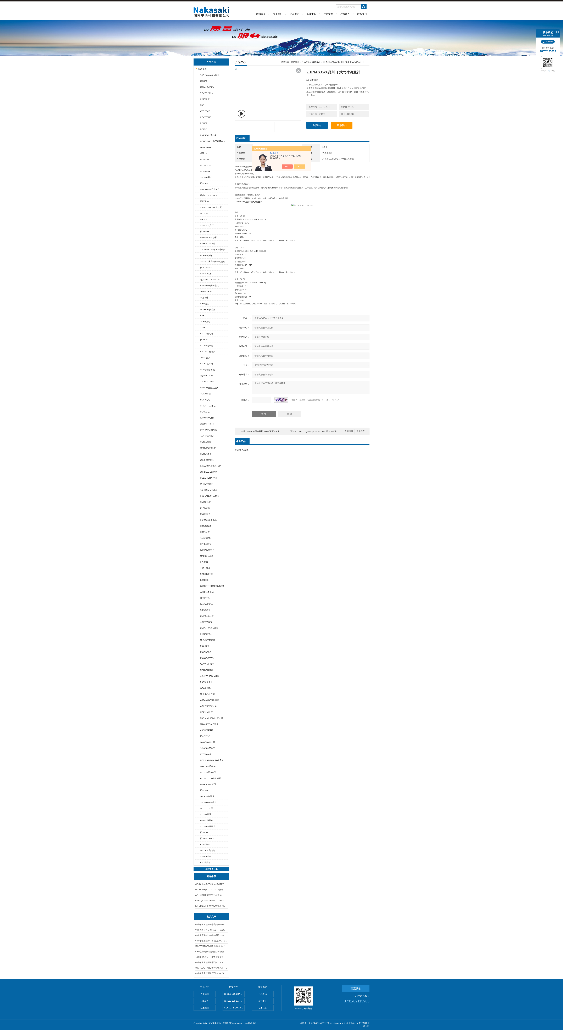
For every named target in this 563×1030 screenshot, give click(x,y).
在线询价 (317, 125)
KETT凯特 (205, 844)
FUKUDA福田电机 (208, 520)
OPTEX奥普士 (206, 484)
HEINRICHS (205, 165)
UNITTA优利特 (207, 616)
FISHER (204, 123)
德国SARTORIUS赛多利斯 (212, 586)
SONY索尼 (205, 400)
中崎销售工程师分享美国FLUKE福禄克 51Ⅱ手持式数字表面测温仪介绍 (211, 924)
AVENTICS (205, 111)
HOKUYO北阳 (206, 712)
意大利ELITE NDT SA (210, 279)
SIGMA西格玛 (206, 333)
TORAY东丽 (205, 394)
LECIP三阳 (205, 598)
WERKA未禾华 (207, 592)
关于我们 (277, 14)
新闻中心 (311, 14)
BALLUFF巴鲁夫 (207, 351)
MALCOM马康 (206, 556)
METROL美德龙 (207, 850)
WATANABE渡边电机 (209, 700)
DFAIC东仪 (205, 508)
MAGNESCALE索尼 (209, 724)
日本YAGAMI (206, 267)
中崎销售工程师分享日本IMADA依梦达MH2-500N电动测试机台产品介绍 (211, 973)
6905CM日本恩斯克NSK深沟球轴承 (263, 431)
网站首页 (261, 14)
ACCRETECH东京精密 (210, 778)
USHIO (203, 219)
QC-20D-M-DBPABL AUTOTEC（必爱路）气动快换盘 (211, 884)
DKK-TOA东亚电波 (208, 430)
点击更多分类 (211, 869)
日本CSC (204, 339)
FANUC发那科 (206, 820)
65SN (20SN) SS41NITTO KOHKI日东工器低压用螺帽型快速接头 (211, 900)
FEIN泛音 (204, 303)
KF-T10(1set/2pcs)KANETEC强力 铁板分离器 (320, 431)
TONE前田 (205, 568)
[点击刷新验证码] (281, 400)
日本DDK (204, 580)
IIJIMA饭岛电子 (207, 550)
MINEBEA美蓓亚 (207, 309)
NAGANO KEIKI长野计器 (211, 718)
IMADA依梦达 (206, 604)
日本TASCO (205, 652)
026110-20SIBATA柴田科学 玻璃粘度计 (234, 1001)
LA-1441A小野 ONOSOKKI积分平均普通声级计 (211, 906)
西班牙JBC (205, 201)
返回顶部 (349, 431)
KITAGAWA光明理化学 (210, 466)
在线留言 (345, 14)
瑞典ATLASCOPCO (209, 195)
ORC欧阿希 (205, 688)
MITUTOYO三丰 (207, 808)
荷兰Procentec (207, 424)
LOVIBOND (205, 147)
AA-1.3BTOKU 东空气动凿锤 (208, 895)
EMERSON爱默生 (208, 135)
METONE (204, 213)
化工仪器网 (362, 1023)
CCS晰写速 (205, 514)
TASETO (204, 327)
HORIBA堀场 (206, 255)
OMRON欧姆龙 (207, 796)
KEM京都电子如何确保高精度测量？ (211, 951)
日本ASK (204, 832)
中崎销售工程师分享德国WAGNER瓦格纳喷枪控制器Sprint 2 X (211, 941)
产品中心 (306, 62)
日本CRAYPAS (206, 658)
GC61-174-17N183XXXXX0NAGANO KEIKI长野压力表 (234, 1008)
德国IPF (203, 81)
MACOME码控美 (208, 766)
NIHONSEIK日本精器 (209, 189)
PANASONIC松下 (208, 784)
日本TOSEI (205, 736)
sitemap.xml (339, 1023)
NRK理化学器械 (207, 369)
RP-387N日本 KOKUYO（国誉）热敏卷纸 (211, 889)
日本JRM (204, 183)
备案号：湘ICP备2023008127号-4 (316, 1023)
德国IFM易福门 (207, 460)
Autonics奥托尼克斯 (209, 388)
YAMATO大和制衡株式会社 (212, 261)
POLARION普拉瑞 (208, 478)
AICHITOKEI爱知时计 (210, 676)
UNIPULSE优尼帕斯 (209, 628)
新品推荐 (211, 876)
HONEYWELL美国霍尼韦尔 (212, 141)
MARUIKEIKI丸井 (208, 448)
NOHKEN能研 (206, 670)
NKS (202, 105)
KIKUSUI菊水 (206, 634)
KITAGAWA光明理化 (209, 285)
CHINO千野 (205, 856)
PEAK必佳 (205, 412)
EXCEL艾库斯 (206, 363)
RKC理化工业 (206, 682)
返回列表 (360, 431)
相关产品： (242, 441)
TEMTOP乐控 (206, 93)
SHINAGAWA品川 (208, 802)
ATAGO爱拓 (205, 538)
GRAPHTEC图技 (208, 406)
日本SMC (204, 790)
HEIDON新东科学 (208, 772)
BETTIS (203, 129)
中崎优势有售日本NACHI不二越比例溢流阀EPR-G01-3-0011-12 (211, 930)
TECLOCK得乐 (207, 382)
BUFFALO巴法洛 (208, 243)
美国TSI (203, 153)
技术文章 (328, 14)
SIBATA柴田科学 (207, 748)
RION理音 (204, 646)
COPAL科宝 (205, 442)
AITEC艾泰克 (206, 622)
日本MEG (204, 231)
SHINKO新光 (206, 177)
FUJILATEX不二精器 (209, 496)
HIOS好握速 (205, 526)
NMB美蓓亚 (205, 502)
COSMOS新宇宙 (207, 826)
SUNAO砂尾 (205, 273)
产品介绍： (242, 138)
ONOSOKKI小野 (207, 742)
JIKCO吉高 (205, 357)
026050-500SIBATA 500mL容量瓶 (234, 994)
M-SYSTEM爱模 (207, 640)
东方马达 (204, 297)
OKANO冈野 (206, 291)
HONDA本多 (206, 454)
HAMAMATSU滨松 (208, 237)
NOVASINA (205, 171)
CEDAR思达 (205, 814)
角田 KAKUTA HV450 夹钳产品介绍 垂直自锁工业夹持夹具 (211, 968)
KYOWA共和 (206, 754)
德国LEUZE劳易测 (208, 472)
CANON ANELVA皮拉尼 (211, 207)
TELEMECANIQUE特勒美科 (213, 249)
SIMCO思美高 (206, 574)
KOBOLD (204, 159)
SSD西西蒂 (205, 610)
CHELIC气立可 (207, 225)
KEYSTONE (205, 117)
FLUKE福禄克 (206, 345)
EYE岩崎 (204, 562)
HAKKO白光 (205, 544)
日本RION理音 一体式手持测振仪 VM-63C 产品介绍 (211, 957)
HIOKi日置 (205, 532)
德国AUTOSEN (207, 87)
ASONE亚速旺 (206, 730)
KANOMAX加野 (207, 418)
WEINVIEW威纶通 (208, 706)
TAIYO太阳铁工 (207, 664)
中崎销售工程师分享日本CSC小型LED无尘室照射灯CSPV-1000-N (211, 962)
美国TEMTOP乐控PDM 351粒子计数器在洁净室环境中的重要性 (211, 946)
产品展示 (294, 14)
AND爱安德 (205, 862)
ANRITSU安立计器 (208, 490)
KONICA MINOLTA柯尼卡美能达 (213, 760)
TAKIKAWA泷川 (207, 436)
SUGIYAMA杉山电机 (209, 75)
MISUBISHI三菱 (207, 694)
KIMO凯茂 (205, 99)
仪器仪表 (202, 69)
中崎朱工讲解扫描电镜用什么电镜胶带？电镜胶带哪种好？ (211, 935)
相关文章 (211, 916)
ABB (202, 315)
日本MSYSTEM (207, 838)
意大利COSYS (206, 376)
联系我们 (362, 14)
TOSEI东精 (205, 321)
